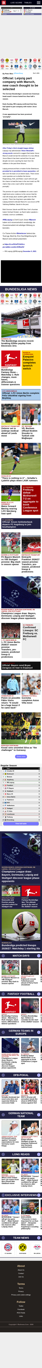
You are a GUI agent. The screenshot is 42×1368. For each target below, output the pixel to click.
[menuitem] (5, 3)
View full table (21, 824)
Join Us (21, 1277)
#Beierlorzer (21, 233)
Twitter (21, 1306)
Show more (21, 756)
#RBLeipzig (7, 220)
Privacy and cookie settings (21, 1295)
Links (21, 1316)
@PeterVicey (18, 73)
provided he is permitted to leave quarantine (19, 171)
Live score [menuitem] (16, 3)
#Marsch (32, 220)
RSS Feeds (21, 1313)
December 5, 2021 (29, 251)
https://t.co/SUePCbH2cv (14, 244)
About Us (21, 1270)
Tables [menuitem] (28, 3)
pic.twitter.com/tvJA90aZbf (13, 247)
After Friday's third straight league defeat (18, 148)
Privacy (21, 1291)
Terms (21, 1288)
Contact (21, 1273)
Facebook (21, 1309)
